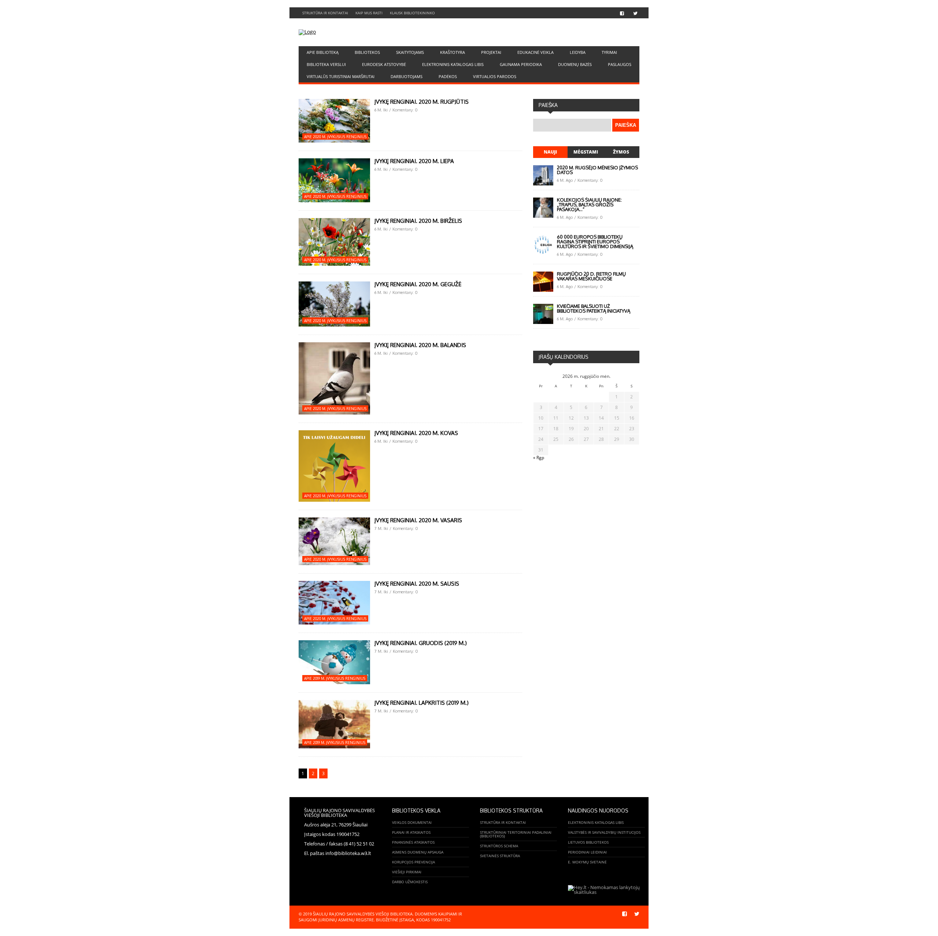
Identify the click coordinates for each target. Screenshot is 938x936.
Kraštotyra (452, 52)
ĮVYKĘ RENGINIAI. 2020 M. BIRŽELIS (418, 220)
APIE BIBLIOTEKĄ (323, 52)
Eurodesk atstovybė (384, 64)
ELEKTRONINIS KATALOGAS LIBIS (453, 64)
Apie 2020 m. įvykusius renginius (335, 136)
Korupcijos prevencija (413, 862)
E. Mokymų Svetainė (587, 862)
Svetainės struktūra (500, 855)
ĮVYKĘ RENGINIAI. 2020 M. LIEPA (414, 161)
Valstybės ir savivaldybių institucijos (604, 832)
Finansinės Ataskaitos (413, 842)
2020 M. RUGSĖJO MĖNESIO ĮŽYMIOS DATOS (597, 170)
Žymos (621, 152)
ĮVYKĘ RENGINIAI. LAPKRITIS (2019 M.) (421, 702)
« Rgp (538, 457)
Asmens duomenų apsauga (417, 852)
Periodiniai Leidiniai (587, 852)
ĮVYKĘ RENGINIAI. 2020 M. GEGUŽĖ (417, 284)
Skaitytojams (410, 52)
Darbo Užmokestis (410, 881)
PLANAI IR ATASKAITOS (411, 832)
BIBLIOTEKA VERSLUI (326, 64)
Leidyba (578, 52)
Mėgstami (585, 152)
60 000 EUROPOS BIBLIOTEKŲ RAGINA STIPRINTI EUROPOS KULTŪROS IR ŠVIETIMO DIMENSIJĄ (595, 241)
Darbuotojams (406, 76)
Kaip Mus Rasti (369, 12)
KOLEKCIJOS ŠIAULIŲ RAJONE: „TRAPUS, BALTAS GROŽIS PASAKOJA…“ (589, 204)
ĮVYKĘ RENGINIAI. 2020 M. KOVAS (416, 433)
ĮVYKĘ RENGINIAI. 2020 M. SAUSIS (416, 583)
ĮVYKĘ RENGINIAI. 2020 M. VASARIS (418, 520)
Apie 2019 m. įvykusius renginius (334, 678)
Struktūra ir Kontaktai (325, 12)
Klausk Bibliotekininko (412, 12)
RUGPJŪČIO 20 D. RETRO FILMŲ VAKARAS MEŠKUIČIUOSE (591, 276)
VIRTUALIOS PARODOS (494, 76)
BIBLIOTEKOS (367, 52)
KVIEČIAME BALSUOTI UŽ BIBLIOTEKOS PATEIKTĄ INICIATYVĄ (593, 308)
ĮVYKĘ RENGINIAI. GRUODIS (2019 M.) (420, 643)
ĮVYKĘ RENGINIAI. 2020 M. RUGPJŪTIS (421, 101)
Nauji (550, 152)
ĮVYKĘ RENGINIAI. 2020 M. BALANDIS (420, 345)
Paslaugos (619, 64)
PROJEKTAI (491, 52)
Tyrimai (609, 52)
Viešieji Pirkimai (406, 871)
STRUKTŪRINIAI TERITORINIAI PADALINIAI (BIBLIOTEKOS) (515, 834)
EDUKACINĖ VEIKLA (535, 52)
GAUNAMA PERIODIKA (521, 64)
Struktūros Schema (499, 845)
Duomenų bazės (575, 64)
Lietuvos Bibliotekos (588, 842)
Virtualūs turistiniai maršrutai (340, 76)
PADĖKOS (448, 76)
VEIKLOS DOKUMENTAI (412, 822)
